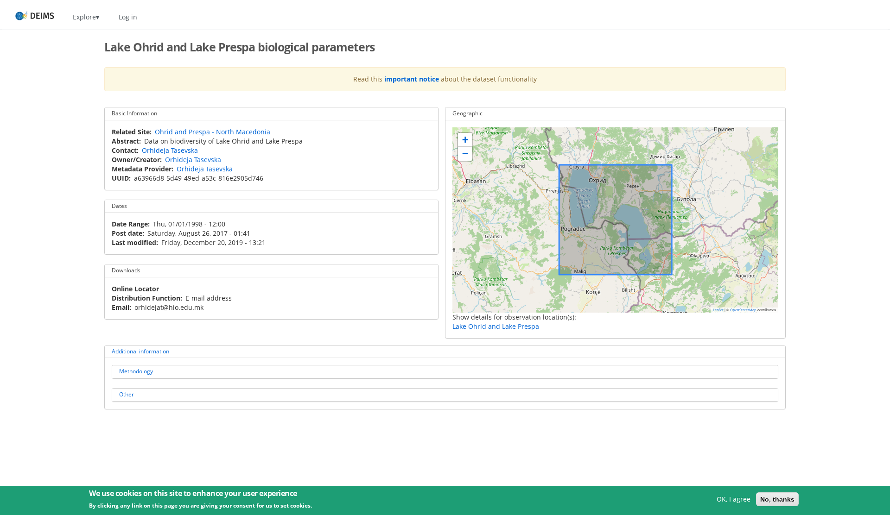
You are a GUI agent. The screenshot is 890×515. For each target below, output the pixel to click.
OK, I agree (733, 499)
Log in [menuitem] (128, 17)
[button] (465, 140)
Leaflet (718, 310)
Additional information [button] (140, 351)
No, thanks (777, 499)
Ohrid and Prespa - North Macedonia (212, 131)
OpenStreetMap (743, 310)
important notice (411, 79)
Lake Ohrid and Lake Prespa (495, 326)
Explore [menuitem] (84, 17)
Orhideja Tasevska (170, 150)
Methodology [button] (136, 371)
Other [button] (126, 394)
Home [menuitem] (26, 17)
